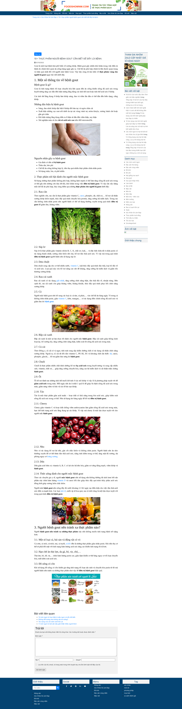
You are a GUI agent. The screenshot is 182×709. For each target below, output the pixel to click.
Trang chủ (48, 13)
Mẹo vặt (134, 13)
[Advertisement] (91, 35)
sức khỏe (127, 685)
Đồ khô (64, 13)
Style (127, 210)
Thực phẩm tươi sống (90, 13)
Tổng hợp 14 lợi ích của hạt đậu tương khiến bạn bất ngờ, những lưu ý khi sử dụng (136, 102)
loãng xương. (52, 456)
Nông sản (57, 13)
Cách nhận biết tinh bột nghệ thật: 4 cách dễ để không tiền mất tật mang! (136, 110)
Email (78, 660)
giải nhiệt (60, 280)
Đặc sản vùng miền (132, 167)
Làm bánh (129, 183)
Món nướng (130, 199)
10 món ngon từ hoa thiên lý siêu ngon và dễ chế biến (56, 617)
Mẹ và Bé (103, 13)
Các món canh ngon (133, 162)
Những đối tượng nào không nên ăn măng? (53, 619)
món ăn (126, 688)
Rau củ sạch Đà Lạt (132, 207)
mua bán (127, 693)
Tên (37, 660)
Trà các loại (130, 220)
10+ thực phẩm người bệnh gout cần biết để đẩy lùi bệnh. (78, 17)
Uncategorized (131, 223)
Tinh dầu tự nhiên (132, 218)
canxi (82, 196)
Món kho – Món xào (132, 197)
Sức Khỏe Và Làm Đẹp (115, 13)
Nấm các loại (130, 202)
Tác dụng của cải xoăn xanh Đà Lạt (50, 621)
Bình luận (39, 636)
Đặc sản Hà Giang (132, 165)
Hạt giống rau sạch (132, 175)
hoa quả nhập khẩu (132, 181)
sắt (111, 353)
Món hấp (129, 194)
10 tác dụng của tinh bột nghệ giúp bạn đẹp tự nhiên (135, 115)
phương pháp (129, 690)
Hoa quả (78, 13)
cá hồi (68, 544)
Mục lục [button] (38, 54)
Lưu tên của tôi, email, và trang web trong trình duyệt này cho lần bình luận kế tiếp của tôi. (69, 665)
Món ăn (71, 13)
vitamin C (75, 266)
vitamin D (61, 480)
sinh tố (63, 491)
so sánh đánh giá (130, 696)
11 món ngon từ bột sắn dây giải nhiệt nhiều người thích (57, 624)
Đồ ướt (127, 13)
